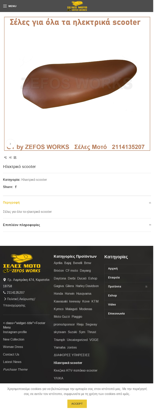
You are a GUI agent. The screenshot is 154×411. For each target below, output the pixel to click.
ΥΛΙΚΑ (58, 378)
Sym (82, 332)
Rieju (80, 324)
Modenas (85, 309)
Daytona (60, 278)
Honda (58, 293)
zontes (72, 347)
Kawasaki (61, 301)
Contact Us (11, 354)
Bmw (87, 263)
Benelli (77, 263)
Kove (86, 301)
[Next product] (15, 157)
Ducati (81, 278)
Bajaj (67, 263)
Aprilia (58, 263)
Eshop (92, 278)
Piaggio (77, 316)
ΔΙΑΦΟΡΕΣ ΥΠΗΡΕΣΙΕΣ (72, 355)
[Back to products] (10, 157)
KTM (94, 301)
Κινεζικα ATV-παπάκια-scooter (75, 370)
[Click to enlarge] (10, 143)
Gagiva (59, 286)
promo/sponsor (64, 324)
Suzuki (72, 332)
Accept (77, 403)
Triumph (59, 340)
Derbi (71, 278)
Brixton (59, 270)
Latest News (12, 362)
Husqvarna (83, 293)
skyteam (60, 332)
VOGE (94, 340)
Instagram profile (15, 332)
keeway (74, 301)
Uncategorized (77, 340)
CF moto (72, 270)
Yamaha (59, 347)
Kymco (59, 309)
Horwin (69, 293)
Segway (91, 324)
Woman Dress (13, 347)
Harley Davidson (87, 286)
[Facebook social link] (15, 187)
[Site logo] (77, 5)
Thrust (91, 332)
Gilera (70, 286)
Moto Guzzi (62, 316)
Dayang (85, 270)
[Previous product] (5, 157)
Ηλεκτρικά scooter (34, 179)
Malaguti (71, 309)
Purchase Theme (15, 369)
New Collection (13, 339)
